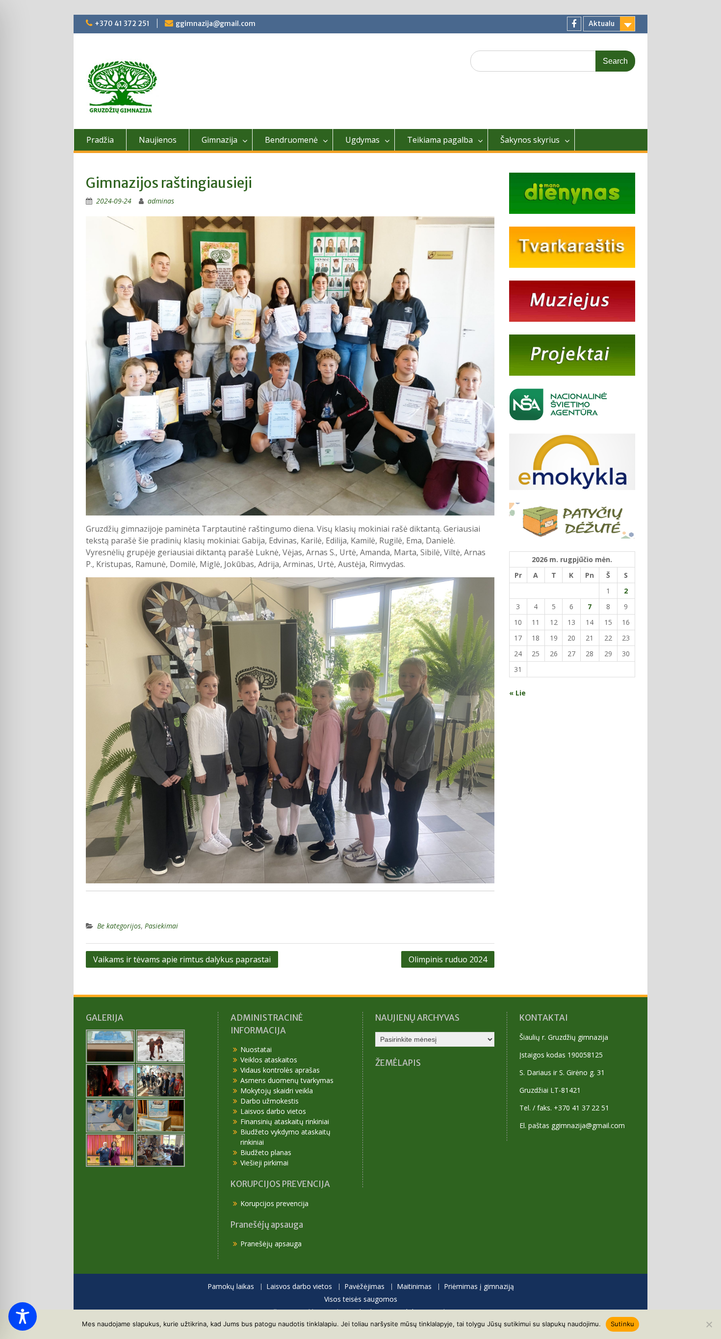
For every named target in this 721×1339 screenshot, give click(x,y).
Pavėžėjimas (364, 1287)
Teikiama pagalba (440, 139)
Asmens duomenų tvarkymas (287, 1080)
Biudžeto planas (265, 1152)
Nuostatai (256, 1049)
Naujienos (158, 139)
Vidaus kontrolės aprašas (280, 1070)
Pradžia (100, 139)
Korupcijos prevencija (274, 1203)
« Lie (517, 692)
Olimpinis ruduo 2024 (448, 959)
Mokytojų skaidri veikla (276, 1090)
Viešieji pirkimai (264, 1162)
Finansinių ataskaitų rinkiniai (284, 1121)
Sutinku (623, 1324)
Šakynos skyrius (530, 139)
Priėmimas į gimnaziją (479, 1287)
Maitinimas (414, 1287)
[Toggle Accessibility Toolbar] (22, 1316)
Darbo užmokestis (269, 1101)
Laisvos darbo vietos (273, 1111)
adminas (161, 201)
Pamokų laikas (230, 1287)
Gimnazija (219, 139)
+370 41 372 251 (122, 23)
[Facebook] (574, 24)
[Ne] (709, 1324)
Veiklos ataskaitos (268, 1059)
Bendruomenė (291, 139)
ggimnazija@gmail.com (216, 23)
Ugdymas (362, 139)
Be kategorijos (119, 925)
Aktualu (602, 23)
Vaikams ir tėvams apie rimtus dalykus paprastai (182, 959)
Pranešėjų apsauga (271, 1243)
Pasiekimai (161, 925)
